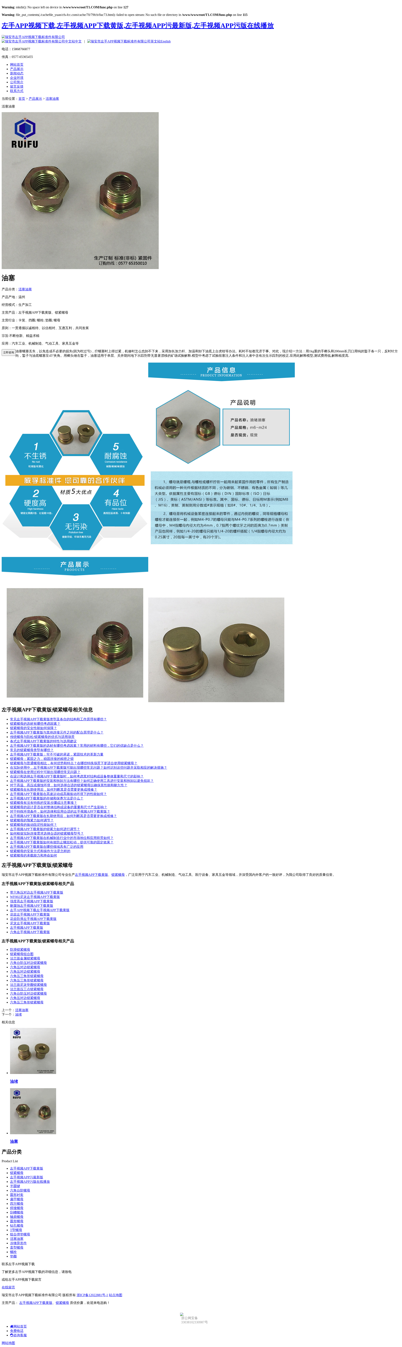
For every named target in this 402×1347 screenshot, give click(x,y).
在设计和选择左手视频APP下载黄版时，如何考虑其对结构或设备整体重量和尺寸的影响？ (77, 776)
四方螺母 (16, 1203)
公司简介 (16, 82)
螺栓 (13, 1252)
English (166, 41)
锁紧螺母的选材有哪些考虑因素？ (35, 723)
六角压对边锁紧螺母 (25, 967)
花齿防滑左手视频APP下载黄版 (33, 919)
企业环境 (16, 78)
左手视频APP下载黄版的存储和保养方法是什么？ (46, 798)
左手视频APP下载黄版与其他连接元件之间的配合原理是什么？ (56, 732)
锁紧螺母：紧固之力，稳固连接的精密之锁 (42, 759)
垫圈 (13, 1256)
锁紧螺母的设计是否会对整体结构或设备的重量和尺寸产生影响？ (58, 807)
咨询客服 (20, 1335)
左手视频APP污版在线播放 (30, 1181)
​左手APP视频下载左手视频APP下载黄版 (40, 910)
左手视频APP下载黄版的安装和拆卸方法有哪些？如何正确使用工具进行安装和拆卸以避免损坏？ (82, 781)
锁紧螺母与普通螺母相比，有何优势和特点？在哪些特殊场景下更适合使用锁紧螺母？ (73, 763)
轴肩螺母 (16, 1217)
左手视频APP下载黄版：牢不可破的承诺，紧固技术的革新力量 (56, 754)
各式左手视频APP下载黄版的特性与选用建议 (43, 741)
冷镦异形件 (18, 1243)
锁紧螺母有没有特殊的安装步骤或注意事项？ (43, 802)
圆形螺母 (16, 1221)
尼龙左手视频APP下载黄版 (30, 923)
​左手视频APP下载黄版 (26, 927)
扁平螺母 (16, 1199)
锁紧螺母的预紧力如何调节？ (32, 820)
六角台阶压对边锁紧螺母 (28, 963)
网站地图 (8, 1343)
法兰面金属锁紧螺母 (25, 958)
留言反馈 (16, 86)
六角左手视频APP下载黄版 (30, 932)
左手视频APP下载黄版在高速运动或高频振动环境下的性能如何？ (58, 794)
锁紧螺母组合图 (22, 954)
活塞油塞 (52, 98)
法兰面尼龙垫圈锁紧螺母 (28, 985)
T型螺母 (16, 1230)
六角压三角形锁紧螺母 (27, 976)
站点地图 (115, 1295)
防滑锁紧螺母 (20, 949)
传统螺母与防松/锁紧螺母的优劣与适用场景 (42, 737)
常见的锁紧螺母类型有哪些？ (32, 750)
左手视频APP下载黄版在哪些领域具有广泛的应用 (46, 846)
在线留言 (8, 1287)
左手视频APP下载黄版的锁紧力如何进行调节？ (45, 829)
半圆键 (15, 1186)
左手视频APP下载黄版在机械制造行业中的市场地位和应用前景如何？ (61, 838)
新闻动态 (16, 73)
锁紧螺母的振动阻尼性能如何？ (33, 824)
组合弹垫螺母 (20, 1234)
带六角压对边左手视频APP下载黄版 (36, 892)
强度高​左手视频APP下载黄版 (31, 901)
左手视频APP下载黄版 (91, 874)
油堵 (18, 1014)
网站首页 (16, 64)
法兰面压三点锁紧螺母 (27, 989)
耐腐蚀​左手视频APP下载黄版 (31, 905)
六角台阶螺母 (20, 1190)
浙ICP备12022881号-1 (92, 1295)
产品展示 (16, 69)
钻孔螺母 (16, 1225)
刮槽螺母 (16, 1212)
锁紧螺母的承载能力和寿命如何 (33, 855)
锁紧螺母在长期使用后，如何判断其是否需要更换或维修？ (53, 789)
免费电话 (16, 1331)
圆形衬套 (16, 1195)
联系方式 (16, 91)
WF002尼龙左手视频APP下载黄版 (35, 897)
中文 (78, 41)
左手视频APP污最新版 (26, 1177)
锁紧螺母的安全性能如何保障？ (33, 728)
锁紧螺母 (118, 874)
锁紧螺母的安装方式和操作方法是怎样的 (40, 851)
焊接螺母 (16, 1208)
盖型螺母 (16, 1247)
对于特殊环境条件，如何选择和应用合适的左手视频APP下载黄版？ (60, 811)
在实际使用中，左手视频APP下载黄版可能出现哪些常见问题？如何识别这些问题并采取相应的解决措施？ (88, 767)
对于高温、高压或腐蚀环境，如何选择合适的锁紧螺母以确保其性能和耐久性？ (68, 785)
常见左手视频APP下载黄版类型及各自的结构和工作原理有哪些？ (58, 719)
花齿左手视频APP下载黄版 (30, 914)
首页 (21, 98)
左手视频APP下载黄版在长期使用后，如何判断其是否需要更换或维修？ (63, 816)
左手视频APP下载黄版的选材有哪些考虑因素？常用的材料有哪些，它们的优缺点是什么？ (77, 745)
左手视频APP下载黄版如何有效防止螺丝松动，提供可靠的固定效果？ (61, 842)
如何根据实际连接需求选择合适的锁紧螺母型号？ (47, 833)
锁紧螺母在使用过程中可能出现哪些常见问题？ (45, 772)
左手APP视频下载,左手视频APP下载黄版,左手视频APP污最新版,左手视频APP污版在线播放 (138, 25)
